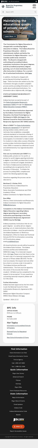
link (26, 174)
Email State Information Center (18, 356)
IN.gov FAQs (18, 387)
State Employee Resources (18, 390)
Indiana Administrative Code (18, 411)
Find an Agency (18, 359)
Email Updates (18, 404)
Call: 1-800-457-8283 (18, 363)
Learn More (9, 36)
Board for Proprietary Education (14, 6)
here (30, 73)
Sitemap (18, 384)
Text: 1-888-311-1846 (18, 366)
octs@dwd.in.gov (13, 241)
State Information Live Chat (18, 353)
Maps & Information (18, 397)
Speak (18, 426)
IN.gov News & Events (18, 401)
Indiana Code (18, 408)
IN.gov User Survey (18, 373)
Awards (18, 415)
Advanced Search (18, 377)
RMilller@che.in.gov (9, 205)
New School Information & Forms (18, 337)
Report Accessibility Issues (18, 431)
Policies (18, 380)
